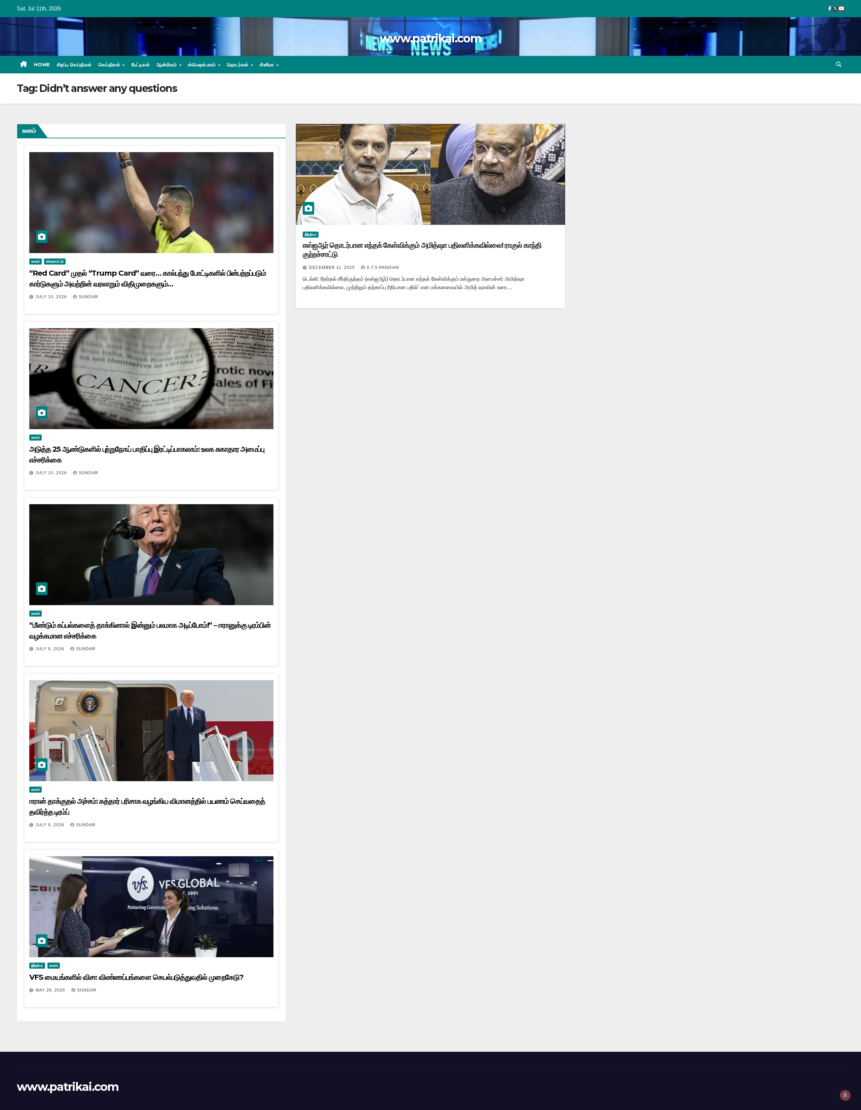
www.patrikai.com (430, 38)
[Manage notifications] (845, 1095)
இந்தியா (37, 965)
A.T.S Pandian (383, 267)
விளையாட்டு (55, 261)
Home (42, 65)
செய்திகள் (110, 65)
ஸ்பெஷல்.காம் (202, 65)
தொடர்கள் (238, 65)
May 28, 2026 (51, 990)
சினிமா (267, 65)
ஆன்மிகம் (167, 65)
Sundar (88, 296)
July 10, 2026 (52, 296)
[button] (838, 64)
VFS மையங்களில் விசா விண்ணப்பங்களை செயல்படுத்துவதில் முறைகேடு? (136, 977)
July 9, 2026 (51, 649)
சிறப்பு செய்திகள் (74, 65)
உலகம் (35, 261)
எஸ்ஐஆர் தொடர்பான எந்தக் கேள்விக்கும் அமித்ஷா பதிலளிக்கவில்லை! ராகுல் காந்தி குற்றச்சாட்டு (422, 249)
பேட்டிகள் (141, 65)
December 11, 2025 (332, 267)
